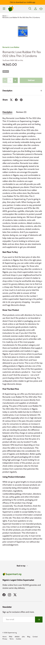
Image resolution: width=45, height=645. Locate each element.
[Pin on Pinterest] (21, 99)
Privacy (4, 639)
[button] (41, 8)
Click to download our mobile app (22, 2)
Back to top (21, 566)
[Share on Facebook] (16, 99)
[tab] (7, 112)
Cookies (18, 639)
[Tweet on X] (11, 99)
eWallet (17, 637)
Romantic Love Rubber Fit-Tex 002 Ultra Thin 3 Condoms (21, 17)
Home (4, 16)
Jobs (23, 637)
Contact (35, 637)
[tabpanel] (22, 332)
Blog (28, 637)
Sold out (31, 80)
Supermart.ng (12, 633)
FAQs (10, 637)
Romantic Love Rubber (10, 47)
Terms (12, 639)
